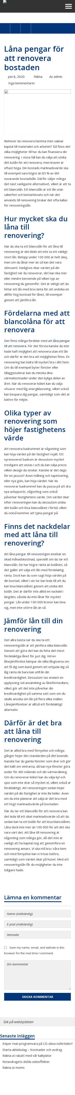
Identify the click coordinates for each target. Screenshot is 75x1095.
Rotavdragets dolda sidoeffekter (26, 1061)
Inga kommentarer (21, 83)
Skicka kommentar (37, 997)
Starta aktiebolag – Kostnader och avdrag (32, 1050)
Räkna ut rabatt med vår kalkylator (27, 1055)
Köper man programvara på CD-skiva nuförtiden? (37, 1043)
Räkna (38, 76)
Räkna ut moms (13, 1067)
